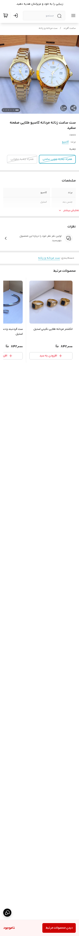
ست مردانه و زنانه (48, 28)
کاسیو (65, 142)
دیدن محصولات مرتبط (59, 928)
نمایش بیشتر (71, 210)
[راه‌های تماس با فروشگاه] (7, 913)
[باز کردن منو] (72, 15)
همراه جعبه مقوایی (22, 159)
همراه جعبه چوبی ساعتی (57, 159)
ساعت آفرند (69, 28)
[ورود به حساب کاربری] (16, 15)
